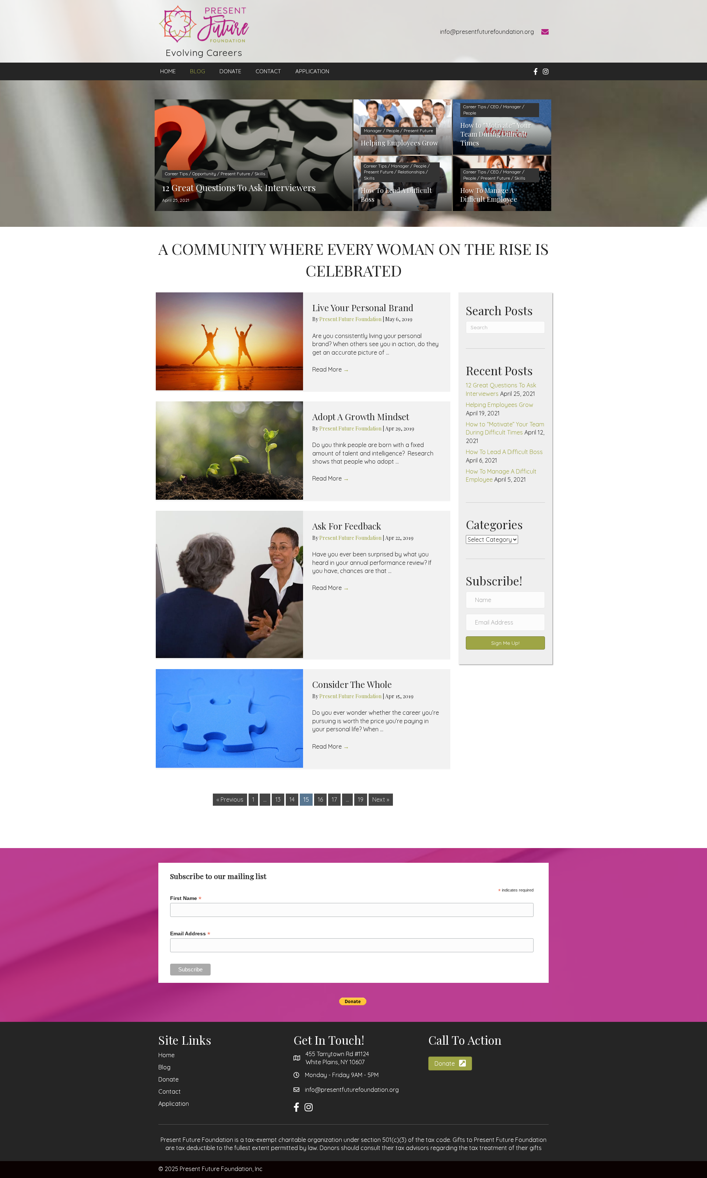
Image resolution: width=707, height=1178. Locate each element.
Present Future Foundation (351, 319)
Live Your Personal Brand (363, 307)
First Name (185, 898)
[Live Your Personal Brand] (229, 341)
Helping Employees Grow (499, 404)
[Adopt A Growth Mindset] (229, 450)
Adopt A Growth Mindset (360, 416)
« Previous (230, 799)
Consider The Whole (352, 684)
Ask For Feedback (346, 526)
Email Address (190, 933)
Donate (168, 1079)
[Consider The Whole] (229, 718)
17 (334, 799)
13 (278, 799)
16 (320, 799)
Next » (380, 799)
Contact (169, 1091)
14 (292, 799)
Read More (330, 369)
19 (360, 799)
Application (173, 1103)
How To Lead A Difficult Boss (504, 452)
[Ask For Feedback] (229, 584)
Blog (164, 1067)
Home (166, 1055)
